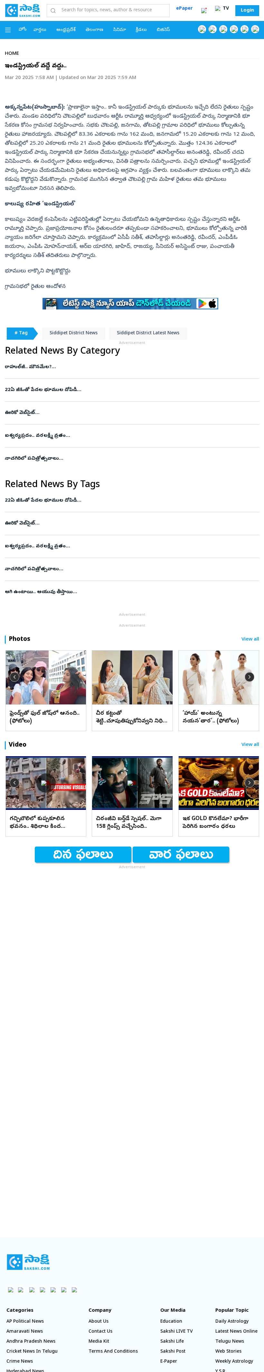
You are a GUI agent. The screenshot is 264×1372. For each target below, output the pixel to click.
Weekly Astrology (234, 1362)
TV (225, 9)
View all (250, 639)
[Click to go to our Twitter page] (223, 29)
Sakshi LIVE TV (176, 1332)
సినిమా (119, 30)
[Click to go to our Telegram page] (64, 1290)
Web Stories (228, 1352)
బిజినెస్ (163, 30)
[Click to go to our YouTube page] (244, 29)
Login (247, 10)
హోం (23, 30)
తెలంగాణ (94, 30)
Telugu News (229, 1342)
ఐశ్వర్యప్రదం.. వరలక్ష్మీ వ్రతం (131, 436)
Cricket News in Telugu (32, 1352)
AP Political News (25, 1322)
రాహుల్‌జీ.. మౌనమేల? (128, 367)
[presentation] (14, 677)
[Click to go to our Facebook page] (202, 29)
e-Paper (168, 1362)
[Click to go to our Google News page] (255, 29)
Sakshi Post (172, 1352)
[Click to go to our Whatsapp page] (213, 29)
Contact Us (100, 1332)
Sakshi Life (172, 1342)
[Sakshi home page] (28, 1262)
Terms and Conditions (113, 1352)
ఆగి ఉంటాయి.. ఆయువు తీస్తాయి (126, 592)
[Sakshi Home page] (22, 10)
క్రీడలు (141, 30)
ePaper (184, 9)
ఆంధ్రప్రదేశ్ (66, 30)
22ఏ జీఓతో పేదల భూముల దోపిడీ (130, 390)
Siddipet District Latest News (148, 333)
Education (171, 1322)
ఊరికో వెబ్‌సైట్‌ (124, 413)
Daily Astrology (232, 1322)
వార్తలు (39, 30)
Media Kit (99, 1342)
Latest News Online (236, 1332)
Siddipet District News (74, 333)
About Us (98, 1322)
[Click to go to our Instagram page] (234, 29)
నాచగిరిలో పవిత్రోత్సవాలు (122, 459)
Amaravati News (24, 1332)
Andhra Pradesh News (30, 1342)
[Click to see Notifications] (204, 10)
